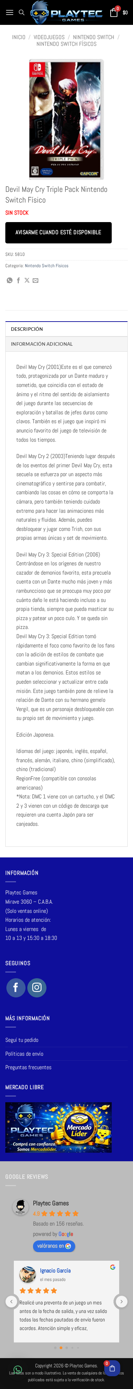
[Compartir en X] (27, 281)
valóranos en (50, 1245)
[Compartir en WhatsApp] (9, 281)
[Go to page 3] (72, 1348)
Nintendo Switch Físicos (66, 44)
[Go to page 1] (61, 1347)
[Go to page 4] (77, 1347)
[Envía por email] (35, 281)
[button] (9, 12)
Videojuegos (49, 37)
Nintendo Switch (93, 37)
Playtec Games (51, 1203)
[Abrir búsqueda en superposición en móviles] (21, 12)
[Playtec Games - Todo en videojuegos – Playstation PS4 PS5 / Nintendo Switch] (66, 12)
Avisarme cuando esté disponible (58, 232)
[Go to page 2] (66, 1348)
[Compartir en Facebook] (18, 281)
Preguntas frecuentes (28, 1067)
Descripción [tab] (27, 329)
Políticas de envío (24, 1053)
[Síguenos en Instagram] (36, 987)
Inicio (19, 37)
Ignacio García (55, 1270)
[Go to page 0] (55, 1348)
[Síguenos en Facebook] (16, 987)
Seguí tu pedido (21, 1040)
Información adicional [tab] (42, 344)
